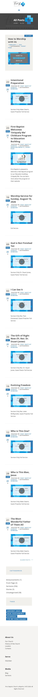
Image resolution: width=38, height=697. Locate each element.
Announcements (17, 147)
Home (16, 23)
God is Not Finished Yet (21, 244)
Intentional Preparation (17, 82)
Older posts (25, 560)
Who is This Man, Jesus (20, 474)
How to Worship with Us (17, 40)
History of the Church (12, 644)
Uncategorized (12, 592)
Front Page (10, 583)
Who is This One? (20, 431)
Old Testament (15, 613)
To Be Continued (16, 619)
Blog (6, 673)
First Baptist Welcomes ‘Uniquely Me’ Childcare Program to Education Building (21, 134)
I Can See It (17, 289)
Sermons (14, 89)
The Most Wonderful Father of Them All (20, 521)
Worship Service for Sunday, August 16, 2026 (21, 198)
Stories (9, 589)
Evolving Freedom (20, 385)
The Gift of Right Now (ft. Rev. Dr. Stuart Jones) (20, 338)
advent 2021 (14, 611)
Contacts (8, 648)
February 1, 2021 (15, 45)
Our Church (9, 641)
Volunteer (8, 661)
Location (8, 646)
